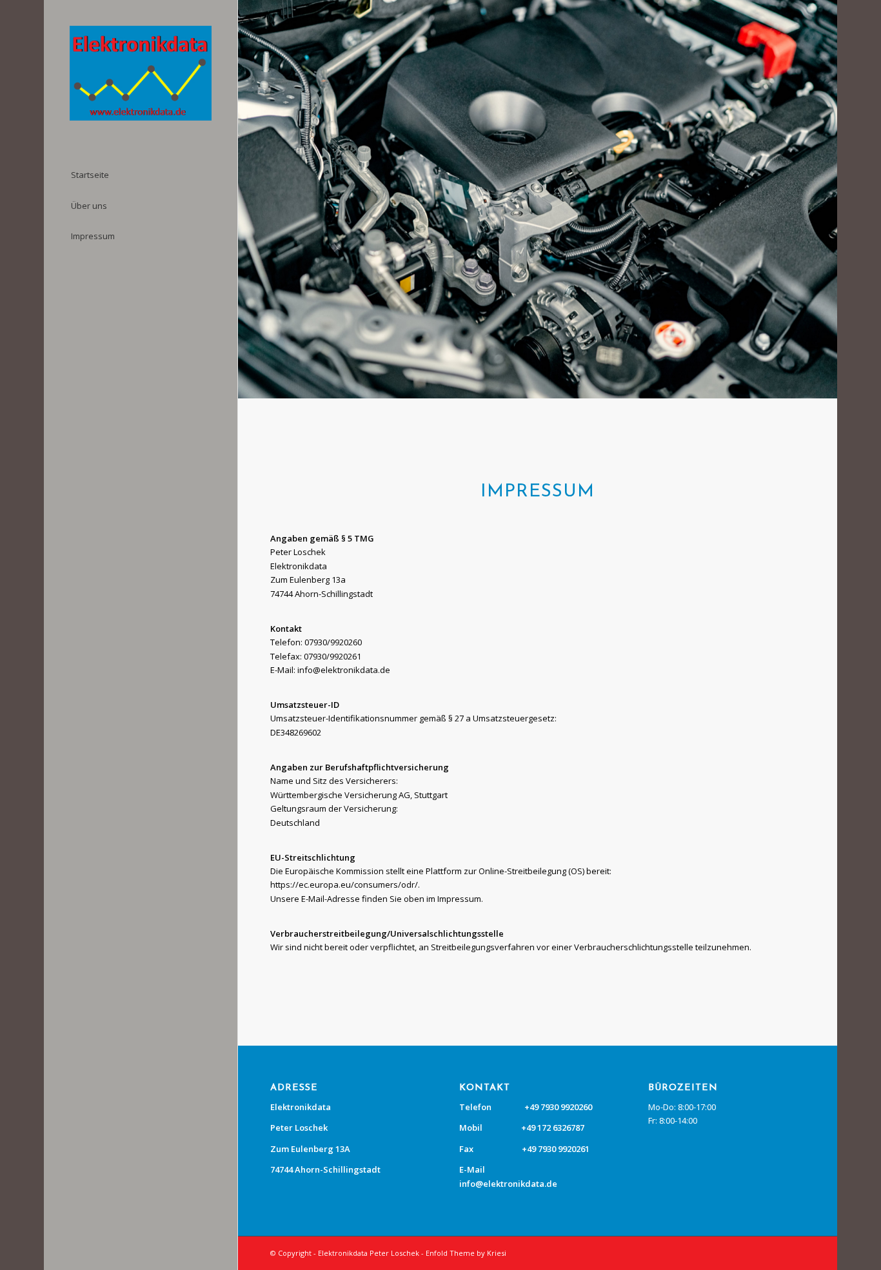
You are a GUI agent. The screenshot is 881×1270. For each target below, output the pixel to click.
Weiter (826, 199)
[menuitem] (140, 175)
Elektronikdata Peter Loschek (368, 1253)
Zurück (249, 199)
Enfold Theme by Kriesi (466, 1253)
